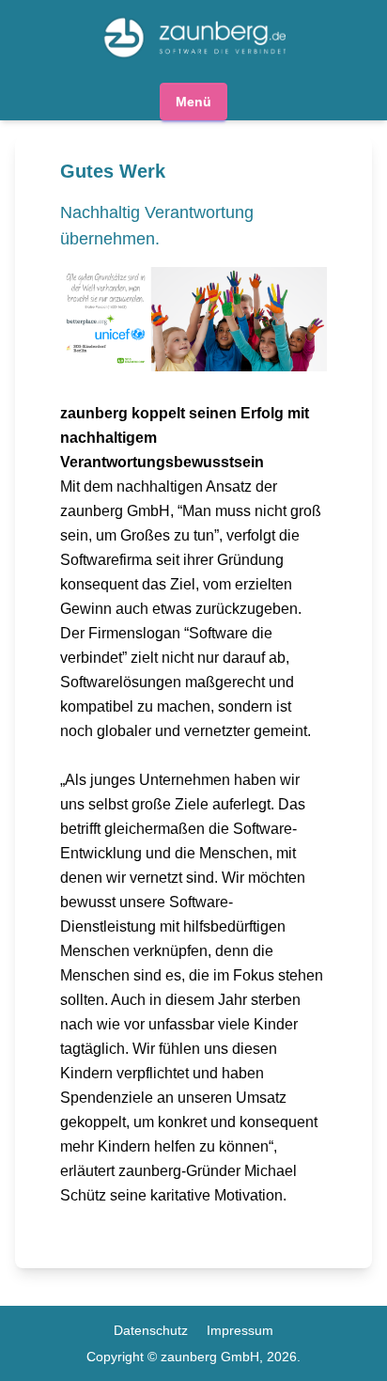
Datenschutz (151, 1330)
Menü (193, 101)
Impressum (240, 1330)
